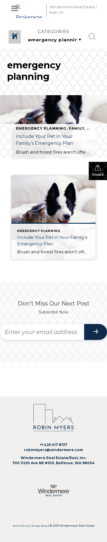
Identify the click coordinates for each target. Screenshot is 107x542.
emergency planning (41, 128)
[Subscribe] (95, 332)
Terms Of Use (21, 526)
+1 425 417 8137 (53, 445)
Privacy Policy (40, 526)
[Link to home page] (29, 9)
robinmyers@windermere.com (53, 450)
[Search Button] (92, 36)
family (76, 128)
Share (98, 175)
